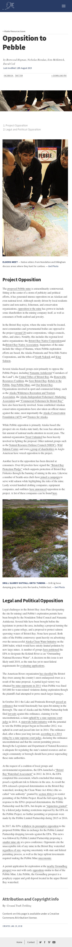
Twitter (19, 75)
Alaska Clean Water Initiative (40, 641)
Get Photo (53, 266)
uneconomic (44, 858)
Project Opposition (17, 125)
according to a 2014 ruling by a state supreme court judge (32, 735)
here (54, 493)
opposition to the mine (29, 308)
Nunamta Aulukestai (40, 372)
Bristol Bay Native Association (22, 344)
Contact (31, 942)
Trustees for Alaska (37, 417)
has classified (46, 673)
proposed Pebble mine (19, 288)
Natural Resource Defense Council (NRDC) (32, 445)
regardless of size (12, 850)
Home (19, 942)
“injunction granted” (56, 806)
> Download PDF (59, 75)
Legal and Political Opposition (23, 129)
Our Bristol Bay (44, 385)
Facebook (9, 75)
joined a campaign (50, 477)
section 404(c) (46, 794)
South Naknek (42, 356)
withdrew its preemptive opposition (40, 826)
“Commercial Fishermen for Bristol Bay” (41, 401)
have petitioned (51, 649)
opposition (38, 870)
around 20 (20, 332)
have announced (38, 489)
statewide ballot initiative (34, 721)
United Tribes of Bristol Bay (34, 376)
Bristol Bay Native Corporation (45, 340)
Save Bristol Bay (38, 381)
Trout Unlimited (33, 437)
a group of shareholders (41, 449)
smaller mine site (11, 842)
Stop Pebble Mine (20, 385)
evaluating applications (32, 665)
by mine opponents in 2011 (26, 685)
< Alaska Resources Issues (14, 31)
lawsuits (12, 713)
